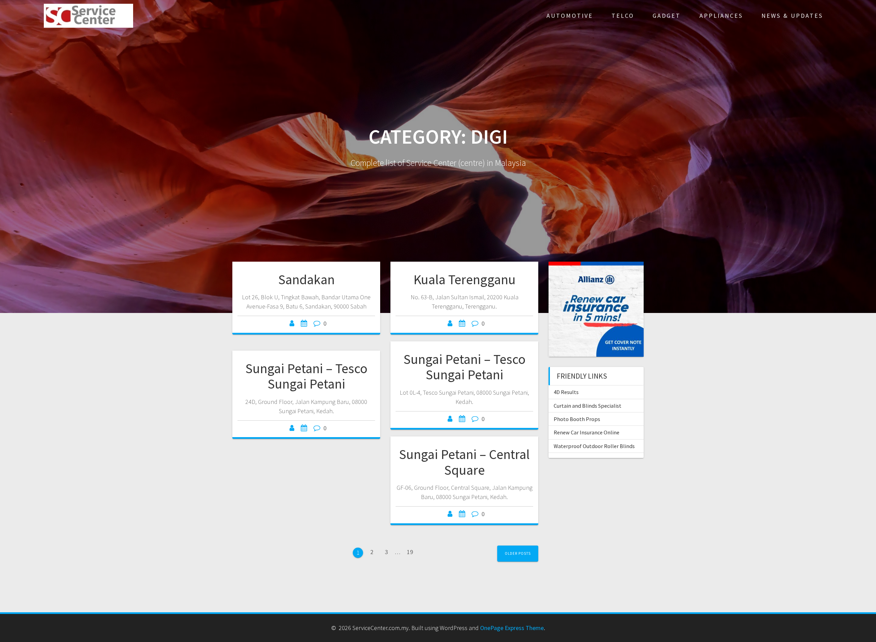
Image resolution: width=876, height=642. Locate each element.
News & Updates (792, 15)
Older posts (518, 553)
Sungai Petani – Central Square (464, 462)
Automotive (569, 15)
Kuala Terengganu (464, 279)
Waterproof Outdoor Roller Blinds (594, 446)
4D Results (566, 392)
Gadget (667, 15)
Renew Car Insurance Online (586, 432)
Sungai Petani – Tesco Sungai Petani (464, 367)
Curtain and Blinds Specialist (587, 405)
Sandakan (306, 279)
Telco (622, 15)
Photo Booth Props (577, 419)
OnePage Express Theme (512, 628)
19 (412, 551)
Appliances (721, 15)
